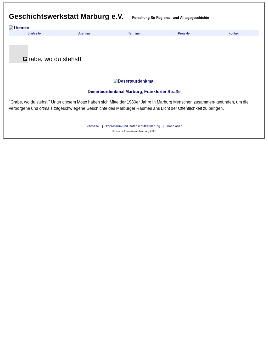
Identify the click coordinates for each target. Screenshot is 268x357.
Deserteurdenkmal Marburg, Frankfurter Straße (134, 91)
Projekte (184, 33)
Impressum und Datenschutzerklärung (133, 126)
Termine (134, 33)
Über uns (84, 33)
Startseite (34, 33)
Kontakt (233, 33)
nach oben (174, 126)
